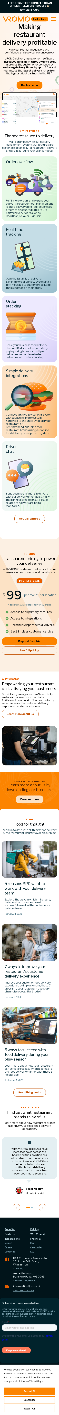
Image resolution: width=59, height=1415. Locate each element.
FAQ (32, 1252)
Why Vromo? (37, 1234)
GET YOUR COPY (29, 10)
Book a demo (39, 19)
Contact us (10, 1252)
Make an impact (19, 141)
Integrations (12, 1238)
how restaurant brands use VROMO (32, 1124)
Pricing (34, 1229)
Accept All (29, 1391)
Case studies (36, 1247)
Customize (29, 1399)
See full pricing (29, 650)
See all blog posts (29, 1092)
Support (8, 1243)
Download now (29, 799)
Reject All (29, 1408)
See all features (29, 518)
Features (10, 1234)
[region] (29, 1390)
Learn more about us (20, 714)
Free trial (35, 1238)
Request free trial (29, 641)
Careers (8, 1247)
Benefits (10, 1229)
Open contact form (23, 1290)
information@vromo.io (27, 1286)
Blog (32, 1243)
